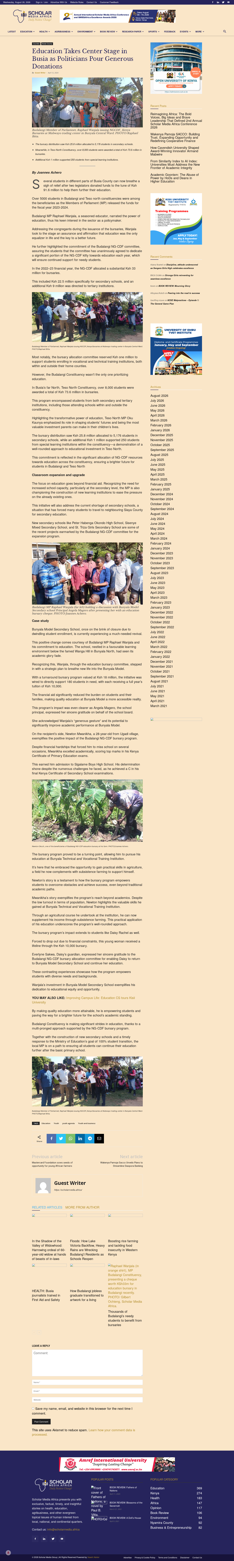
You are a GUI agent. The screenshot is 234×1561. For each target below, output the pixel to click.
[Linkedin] (218, 2)
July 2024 (157, 518)
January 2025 (160, 489)
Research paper (131, 31)
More (198, 31)
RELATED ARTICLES (47, 1207)
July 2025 (157, 459)
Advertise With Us (58, 2)
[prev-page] (34, 1332)
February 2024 (160, 543)
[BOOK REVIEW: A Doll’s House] (99, 1521)
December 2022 (161, 612)
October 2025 (160, 444)
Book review (107, 31)
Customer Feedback (109, 2)
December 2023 (161, 553)
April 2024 (157, 533)
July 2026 (157, 400)
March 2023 (158, 597)
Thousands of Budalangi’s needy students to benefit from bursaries (125, 1318)
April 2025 (157, 474)
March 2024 (158, 538)
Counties (36, 44)
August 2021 (159, 681)
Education (26, 31)
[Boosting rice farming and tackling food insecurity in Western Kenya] (125, 1226)
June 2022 (157, 636)
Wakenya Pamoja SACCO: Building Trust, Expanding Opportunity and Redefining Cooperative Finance (175, 137)
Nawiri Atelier (93, 1557)
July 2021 (157, 686)
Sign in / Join (42, 2)
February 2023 (160, 602)
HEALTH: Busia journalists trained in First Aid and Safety (46, 1295)
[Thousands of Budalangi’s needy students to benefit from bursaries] (125, 1286)
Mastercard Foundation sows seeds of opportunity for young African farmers (52, 1164)
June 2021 (157, 691)
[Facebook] (212, 2)
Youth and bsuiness (86, 1123)
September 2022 (162, 627)
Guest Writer (40, 72)
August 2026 (159, 395)
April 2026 (157, 415)
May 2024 (157, 528)
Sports (152, 31)
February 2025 (160, 484)
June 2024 (157, 523)
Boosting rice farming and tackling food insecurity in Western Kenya (123, 1247)
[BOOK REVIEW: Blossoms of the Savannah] (99, 1506)
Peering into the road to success (184, 293)
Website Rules (77, 2)
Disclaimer (184, 1557)
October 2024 (160, 503)
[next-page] (39, 1332)
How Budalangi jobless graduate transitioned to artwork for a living (87, 1295)
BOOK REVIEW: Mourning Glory (174, 285)
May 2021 (157, 696)
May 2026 (157, 410)
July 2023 (157, 577)
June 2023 (157, 582)
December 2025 (161, 435)
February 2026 (160, 425)
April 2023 (157, 592)
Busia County (47, 44)
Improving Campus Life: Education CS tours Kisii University (83, 999)
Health (43, 31)
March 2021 (158, 705)
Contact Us (92, 2)
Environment (85, 31)
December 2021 (161, 661)
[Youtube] (228, 2)
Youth (56, 1123)
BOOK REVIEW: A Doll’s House (125, 1517)
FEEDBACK (169, 31)
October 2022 (160, 622)
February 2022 (160, 651)
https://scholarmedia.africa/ (68, 1189)
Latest (12, 31)
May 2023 (157, 587)
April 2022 (157, 641)
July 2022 (157, 632)
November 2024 (161, 499)
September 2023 (162, 567)
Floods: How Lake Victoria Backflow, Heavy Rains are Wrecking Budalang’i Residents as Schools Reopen (87, 1250)
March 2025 (158, 479)
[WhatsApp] (70, 1138)
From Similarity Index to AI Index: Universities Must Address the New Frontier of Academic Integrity (175, 164)
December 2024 (161, 494)
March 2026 (158, 420)
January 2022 (160, 656)
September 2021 (162, 676)
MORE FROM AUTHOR (82, 1207)
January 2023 (160, 607)
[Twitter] (223, 2)
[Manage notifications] (8, 1552)
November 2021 (161, 666)
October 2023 (160, 563)
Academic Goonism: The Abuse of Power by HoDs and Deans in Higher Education (174, 178)
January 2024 (160, 548)
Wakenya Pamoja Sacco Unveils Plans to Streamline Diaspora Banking (121, 1164)
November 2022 (161, 617)
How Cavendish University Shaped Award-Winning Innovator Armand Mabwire (174, 151)
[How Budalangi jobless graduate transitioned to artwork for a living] (87, 1275)
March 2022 (158, 646)
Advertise (128, 1557)
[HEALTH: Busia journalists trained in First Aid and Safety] (49, 1275)
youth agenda (68, 1123)
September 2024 (162, 508)
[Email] (99, 1138)
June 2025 (157, 464)
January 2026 (160, 430)
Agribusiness (62, 31)
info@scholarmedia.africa (63, 1529)
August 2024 (159, 513)
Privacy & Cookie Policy (145, 1557)
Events (184, 31)
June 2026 (157, 405)
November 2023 (161, 558)
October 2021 (160, 671)
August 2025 (159, 454)
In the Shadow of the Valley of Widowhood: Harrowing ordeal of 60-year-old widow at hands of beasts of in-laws (49, 1250)
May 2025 (157, 469)
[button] (224, 31)
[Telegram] (89, 1138)
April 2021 (157, 700)
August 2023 (159, 572)
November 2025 (161, 439)
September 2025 (162, 449)
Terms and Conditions (167, 1557)
